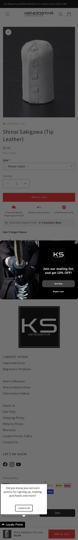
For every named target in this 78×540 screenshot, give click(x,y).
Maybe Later (58, 291)
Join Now (58, 284)
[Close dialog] (76, 242)
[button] (28, 525)
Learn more (24, 508)
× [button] (45, 481)
